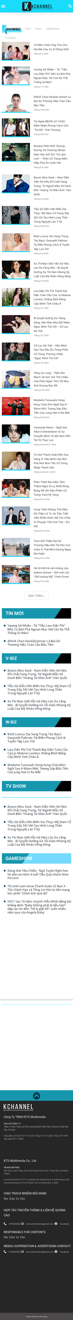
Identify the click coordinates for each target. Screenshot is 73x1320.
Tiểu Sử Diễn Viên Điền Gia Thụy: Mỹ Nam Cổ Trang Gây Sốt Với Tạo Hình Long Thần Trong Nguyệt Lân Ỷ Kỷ (39, 689)
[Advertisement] (36, 959)
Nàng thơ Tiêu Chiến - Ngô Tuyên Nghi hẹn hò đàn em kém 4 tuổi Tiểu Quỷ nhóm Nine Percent (38, 874)
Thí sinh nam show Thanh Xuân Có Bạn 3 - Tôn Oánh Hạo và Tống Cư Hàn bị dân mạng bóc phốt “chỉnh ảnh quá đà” (38, 889)
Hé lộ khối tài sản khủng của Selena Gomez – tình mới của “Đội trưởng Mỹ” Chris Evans (52, 572)
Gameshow (52, 28)
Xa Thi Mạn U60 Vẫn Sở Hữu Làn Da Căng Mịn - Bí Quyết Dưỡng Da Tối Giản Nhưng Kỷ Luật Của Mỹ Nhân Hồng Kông (39, 705)
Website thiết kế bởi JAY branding (36, 1317)
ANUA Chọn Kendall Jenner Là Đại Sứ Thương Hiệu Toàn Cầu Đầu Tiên (52, 101)
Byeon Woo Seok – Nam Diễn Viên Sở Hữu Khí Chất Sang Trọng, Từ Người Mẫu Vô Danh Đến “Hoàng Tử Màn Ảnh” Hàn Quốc (52, 186)
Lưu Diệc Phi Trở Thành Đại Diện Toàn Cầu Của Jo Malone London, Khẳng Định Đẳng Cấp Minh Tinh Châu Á (37, 753)
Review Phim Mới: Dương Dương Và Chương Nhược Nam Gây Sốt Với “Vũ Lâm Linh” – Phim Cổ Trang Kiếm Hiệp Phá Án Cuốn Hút (50, 154)
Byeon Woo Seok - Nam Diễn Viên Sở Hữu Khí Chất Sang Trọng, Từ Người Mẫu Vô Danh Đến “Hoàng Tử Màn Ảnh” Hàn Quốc (37, 674)
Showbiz (13, 29)
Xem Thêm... (36, 595)
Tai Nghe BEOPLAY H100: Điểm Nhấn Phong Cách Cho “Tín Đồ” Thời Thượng (51, 125)
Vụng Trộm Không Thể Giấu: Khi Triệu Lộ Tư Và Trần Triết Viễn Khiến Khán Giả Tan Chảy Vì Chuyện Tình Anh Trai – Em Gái (52, 518)
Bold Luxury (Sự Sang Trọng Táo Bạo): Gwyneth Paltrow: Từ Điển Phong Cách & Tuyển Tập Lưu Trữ (36, 737)
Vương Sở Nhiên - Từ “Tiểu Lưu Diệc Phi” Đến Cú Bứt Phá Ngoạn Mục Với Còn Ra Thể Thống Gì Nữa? (38, 629)
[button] (3, 6)
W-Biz (38, 28)
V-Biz (28, 28)
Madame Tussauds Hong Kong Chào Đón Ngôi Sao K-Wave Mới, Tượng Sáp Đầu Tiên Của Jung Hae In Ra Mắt (37, 768)
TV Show (10, 37)
